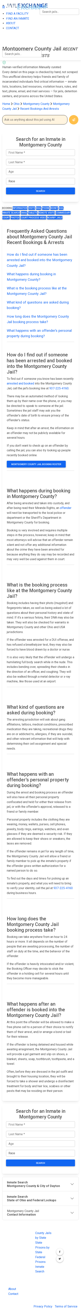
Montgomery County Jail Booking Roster (36, 464)
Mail (38, 208)
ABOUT (7, 32)
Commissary (63, 212)
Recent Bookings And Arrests (39, 109)
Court (6, 217)
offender (65, 508)
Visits (31, 208)
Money (54, 208)
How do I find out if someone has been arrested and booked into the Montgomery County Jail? (39, 260)
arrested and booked (20, 383)
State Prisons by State (42, 1247)
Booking (7, 208)
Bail (61, 208)
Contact (13, 1294)
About (12, 1289)
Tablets (32, 212)
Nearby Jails (55, 217)
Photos (15, 217)
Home (6, 104)
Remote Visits (46, 212)
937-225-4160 (59, 388)
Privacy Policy (43, 1306)
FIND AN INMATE (13, 25)
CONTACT (8, 40)
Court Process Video (33, 217)
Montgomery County (36, 104)
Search (40, 191)
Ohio (17, 104)
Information (20, 208)
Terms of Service (66, 1306)
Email (24, 212)
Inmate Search (11, 212)
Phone (46, 208)
